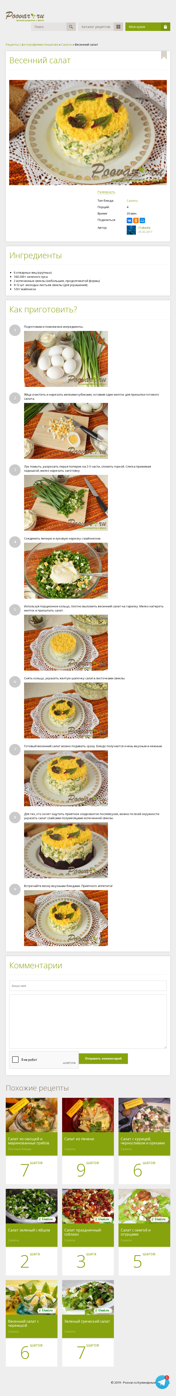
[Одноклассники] (136, 220)
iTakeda (144, 228)
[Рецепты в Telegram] (162, 1382)
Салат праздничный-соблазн (83, 1232)
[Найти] (71, 26)
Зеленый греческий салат (87, 1321)
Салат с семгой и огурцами (136, 1232)
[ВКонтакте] (129, 220)
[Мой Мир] (142, 220)
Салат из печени (79, 1139)
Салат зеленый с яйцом (29, 1230)
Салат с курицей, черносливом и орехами (143, 1141)
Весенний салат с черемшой (23, 1323)
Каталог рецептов (96, 27)
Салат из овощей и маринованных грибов (28, 1141)
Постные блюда (19, 1149)
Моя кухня (137, 27)
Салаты (132, 200)
